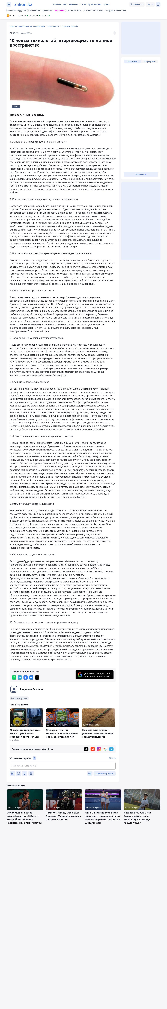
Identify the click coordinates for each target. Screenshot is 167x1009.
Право (106, 4)
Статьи (83, 4)
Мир (65, 4)
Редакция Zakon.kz (69, 26)
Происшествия (95, 4)
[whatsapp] (14, 677)
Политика (56, 4)
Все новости (53, 26)
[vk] (31, 677)
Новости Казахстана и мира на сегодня (27, 26)
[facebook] (25, 677)
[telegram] (19, 677)
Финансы (73, 4)
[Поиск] (158, 4)
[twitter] (37, 677)
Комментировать (105, 773)
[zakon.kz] (23, 4)
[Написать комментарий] (63, 766)
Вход (113, 758)
